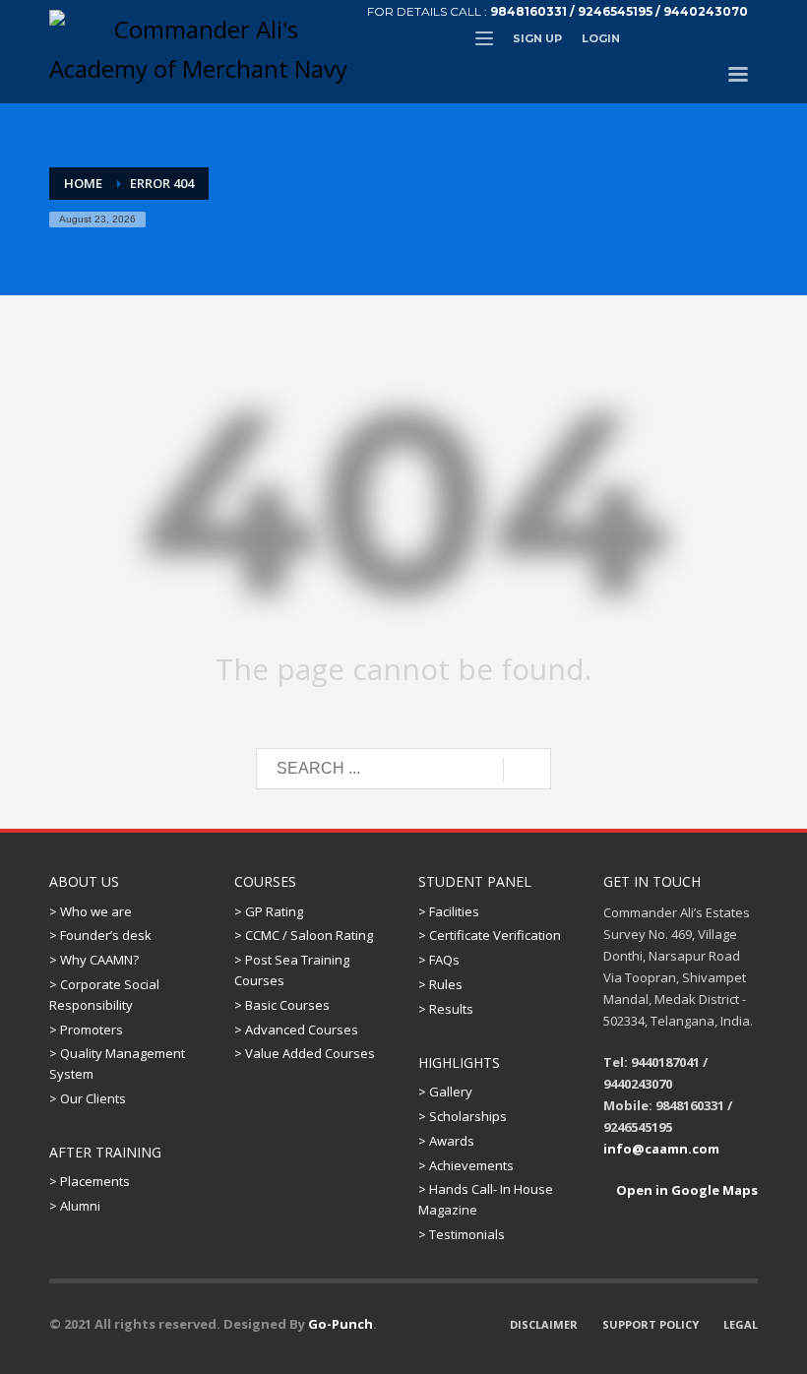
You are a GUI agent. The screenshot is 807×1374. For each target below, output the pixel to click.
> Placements (89, 1181)
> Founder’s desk (100, 935)
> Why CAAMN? (94, 959)
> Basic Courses (282, 1005)
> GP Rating (268, 911)
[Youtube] (713, 38)
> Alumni (74, 1206)
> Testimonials (461, 1234)
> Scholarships (462, 1116)
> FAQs (439, 959)
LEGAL (740, 1324)
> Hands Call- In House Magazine (485, 1199)
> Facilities (448, 911)
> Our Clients (87, 1098)
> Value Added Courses (304, 1053)
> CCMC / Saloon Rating (303, 935)
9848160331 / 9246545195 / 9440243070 (619, 11)
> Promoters (86, 1029)
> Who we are (90, 911)
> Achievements (466, 1165)
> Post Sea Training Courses (291, 970)
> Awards (446, 1141)
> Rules (440, 984)
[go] (527, 769)
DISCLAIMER (544, 1324)
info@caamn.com (661, 1148)
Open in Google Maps (685, 1190)
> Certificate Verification (489, 935)
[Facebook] (684, 38)
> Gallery (445, 1091)
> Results (445, 1009)
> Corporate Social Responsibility (104, 994)
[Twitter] (654, 38)
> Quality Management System (117, 1063)
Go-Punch (340, 1324)
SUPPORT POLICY (650, 1324)
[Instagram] (743, 38)
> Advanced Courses (296, 1029)
